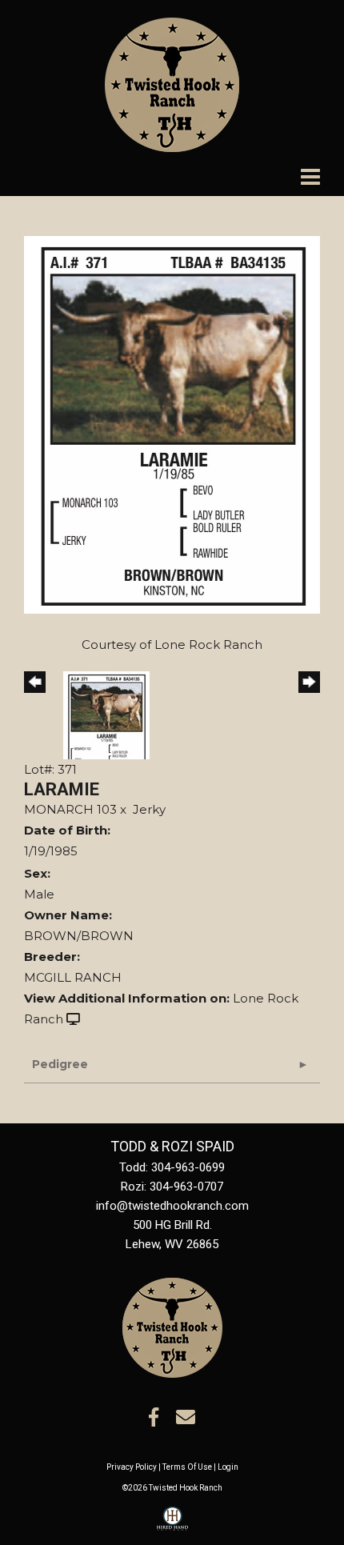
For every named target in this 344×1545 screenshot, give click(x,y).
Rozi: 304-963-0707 (172, 1186)
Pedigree (60, 1064)
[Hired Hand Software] (172, 1526)
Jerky (149, 809)
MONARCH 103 (70, 809)
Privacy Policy (131, 1467)
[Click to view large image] (172, 423)
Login (228, 1467)
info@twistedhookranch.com (172, 1206)
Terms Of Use (187, 1467)
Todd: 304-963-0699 (172, 1167)
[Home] (172, 1326)
